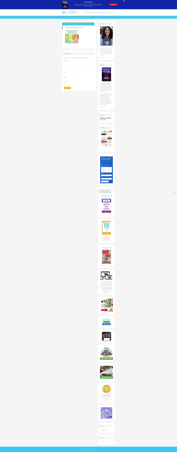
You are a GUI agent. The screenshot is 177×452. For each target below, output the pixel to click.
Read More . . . (102, 57)
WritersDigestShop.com (106, 239)
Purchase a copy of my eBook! (106, 214)
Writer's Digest (107, 396)
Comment (66, 60)
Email (65, 77)
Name (65, 72)
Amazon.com (106, 236)
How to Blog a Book (70, 12)
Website (65, 82)
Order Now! (102, 107)
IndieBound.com (106, 238)
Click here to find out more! (106, 292)
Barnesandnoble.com (106, 237)
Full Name (102, 173)
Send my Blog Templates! (105, 181)
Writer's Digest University (105, 399)
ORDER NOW (113, 4)
